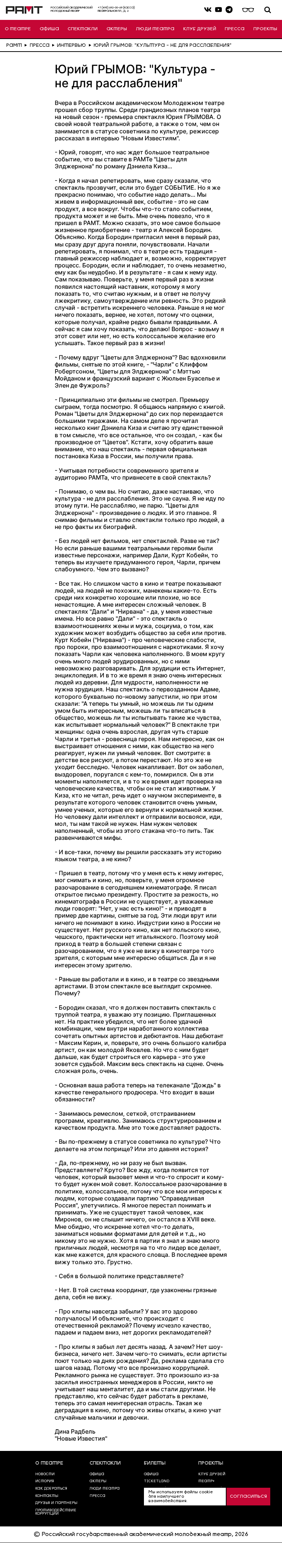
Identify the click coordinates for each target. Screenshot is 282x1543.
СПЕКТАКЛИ (83, 29)
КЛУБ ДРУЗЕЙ (199, 29)
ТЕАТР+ (206, 1481)
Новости (45, 1474)
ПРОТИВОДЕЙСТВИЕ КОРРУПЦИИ (55, 1512)
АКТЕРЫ (116, 29)
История (44, 1481)
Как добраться (51, 1488)
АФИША (49, 29)
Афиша (151, 1474)
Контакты (46, 1496)
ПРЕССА (235, 29)
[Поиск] (267, 10)
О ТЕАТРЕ (18, 29)
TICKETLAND (156, 1481)
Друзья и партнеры (56, 1503)
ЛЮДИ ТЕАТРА (155, 29)
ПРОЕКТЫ (265, 29)
